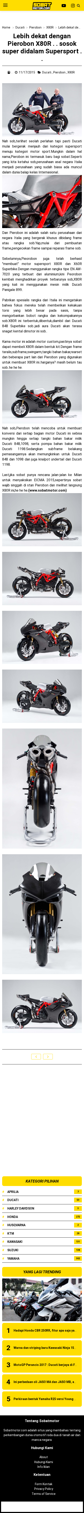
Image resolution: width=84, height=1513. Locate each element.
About (43, 1457)
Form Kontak (43, 1484)
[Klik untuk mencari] (78, 5)
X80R (71, 72)
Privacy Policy (43, 1489)
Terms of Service (44, 1494)
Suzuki (12, 1250)
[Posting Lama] (48, 1056)
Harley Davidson (20, 1208)
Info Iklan (43, 1467)
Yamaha (13, 1258)
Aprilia (13, 1192)
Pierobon (59, 72)
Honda (12, 1217)
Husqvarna (16, 1225)
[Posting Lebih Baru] (36, 1056)
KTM (10, 1233)
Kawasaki (14, 1241)
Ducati (47, 72)
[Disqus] (42, 1121)
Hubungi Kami (43, 1462)
